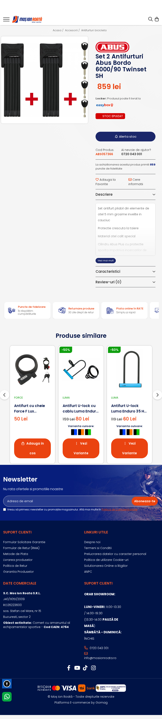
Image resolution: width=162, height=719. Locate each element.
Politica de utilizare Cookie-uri (106, 560)
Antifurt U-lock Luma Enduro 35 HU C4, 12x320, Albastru (129, 408)
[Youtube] (77, 668)
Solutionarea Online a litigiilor (106, 566)
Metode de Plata (15, 554)
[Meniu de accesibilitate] (7, 683)
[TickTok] (85, 668)
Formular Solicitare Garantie (24, 542)
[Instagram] (93, 668)
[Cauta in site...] (150, 19)
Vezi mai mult (106, 260)
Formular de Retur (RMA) (21, 548)
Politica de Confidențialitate (119, 509)
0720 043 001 (98, 648)
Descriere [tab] (104, 194)
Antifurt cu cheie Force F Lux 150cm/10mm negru (32, 408)
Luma (66, 398)
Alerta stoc (127, 136)
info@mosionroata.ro (100, 658)
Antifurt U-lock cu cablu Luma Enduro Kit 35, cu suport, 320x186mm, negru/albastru (80, 408)
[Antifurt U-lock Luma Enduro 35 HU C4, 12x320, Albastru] (129, 370)
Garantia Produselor (18, 572)
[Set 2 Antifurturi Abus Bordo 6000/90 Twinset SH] (44, 80)
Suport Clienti (17, 532)
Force (18, 398)
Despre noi (92, 542)
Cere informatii (135, 181)
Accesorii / (73, 30)
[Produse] (6, 21)
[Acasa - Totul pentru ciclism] (27, 19)
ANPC (88, 572)
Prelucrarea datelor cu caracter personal (115, 554)
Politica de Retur (15, 566)
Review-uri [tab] (109, 282)
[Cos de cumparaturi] (156, 19)
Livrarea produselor (17, 560)
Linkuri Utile (96, 532)
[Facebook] (68, 668)
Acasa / (58, 30)
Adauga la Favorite (106, 181)
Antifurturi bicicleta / (95, 30)
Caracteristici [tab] (108, 271)
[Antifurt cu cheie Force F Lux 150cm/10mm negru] (32, 370)
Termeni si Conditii (98, 548)
